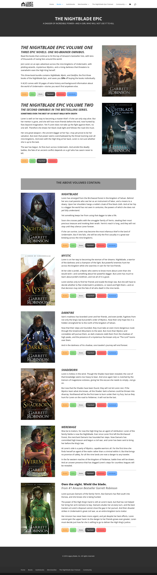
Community (120, 4)
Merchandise (82, 4)
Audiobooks (70, 4)
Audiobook (72, 94)
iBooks (40, 94)
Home (51, 4)
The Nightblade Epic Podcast (102, 4)
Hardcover (61, 94)
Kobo (32, 94)
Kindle (24, 94)
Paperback (50, 94)
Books (59, 4)
